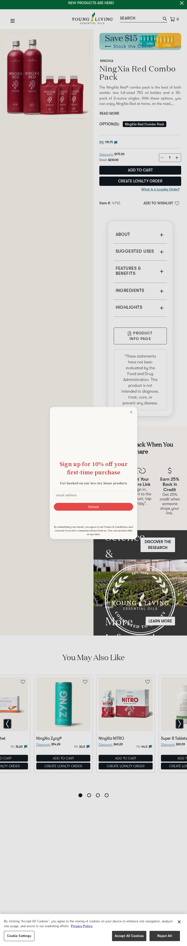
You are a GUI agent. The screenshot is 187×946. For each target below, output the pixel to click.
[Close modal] (131, 412)
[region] (93, 930)
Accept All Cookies (129, 936)
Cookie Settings (19, 936)
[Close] (179, 921)
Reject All (164, 936)
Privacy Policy (82, 926)
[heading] (93, 468)
